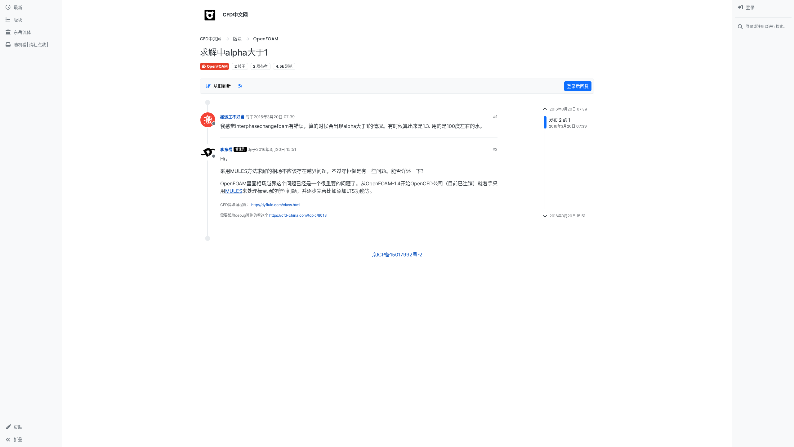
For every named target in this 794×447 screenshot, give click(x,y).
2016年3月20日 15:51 (276, 149)
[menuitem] (763, 7)
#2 (495, 149)
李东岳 (226, 149)
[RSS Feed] (240, 86)
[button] (30, 427)
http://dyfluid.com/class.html (275, 204)
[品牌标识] (210, 14)
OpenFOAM (217, 66)
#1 (495, 116)
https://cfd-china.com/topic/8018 (298, 215)
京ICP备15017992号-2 (397, 254)
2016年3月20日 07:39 (274, 116)
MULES (233, 191)
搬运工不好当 (232, 116)
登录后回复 (578, 86)
